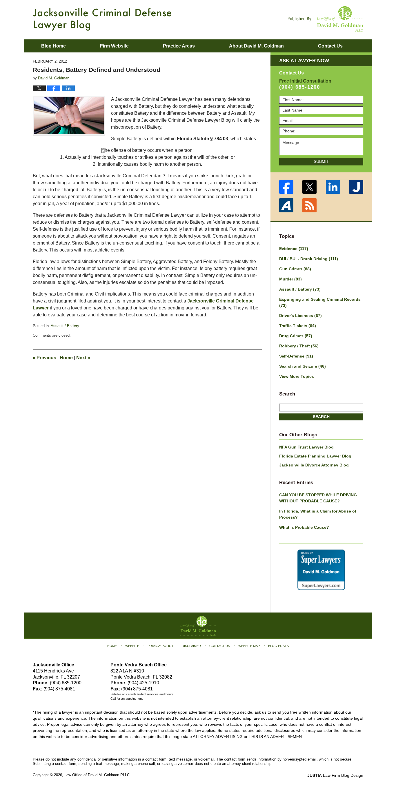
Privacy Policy (160, 646)
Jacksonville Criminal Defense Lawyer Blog (102, 19)
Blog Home (53, 45)
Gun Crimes (295, 269)
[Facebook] (286, 187)
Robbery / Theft (299, 346)
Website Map (249, 646)
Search (321, 416)
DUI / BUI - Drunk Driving (308, 258)
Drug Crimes (295, 335)
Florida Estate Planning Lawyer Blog (315, 456)
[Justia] (356, 187)
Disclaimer (191, 646)
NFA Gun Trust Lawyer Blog (306, 447)
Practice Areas (179, 45)
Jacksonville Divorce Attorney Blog (314, 465)
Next (83, 357)
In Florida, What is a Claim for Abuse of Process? (317, 514)
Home (66, 357)
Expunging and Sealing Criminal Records (320, 302)
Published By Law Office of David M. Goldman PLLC (325, 19)
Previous (44, 357)
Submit (321, 161)
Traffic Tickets (297, 325)
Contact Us (219, 646)
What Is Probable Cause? (304, 527)
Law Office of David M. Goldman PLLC (97, 775)
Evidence (293, 248)
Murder (290, 279)
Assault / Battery (65, 326)
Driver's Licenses (300, 315)
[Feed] (309, 205)
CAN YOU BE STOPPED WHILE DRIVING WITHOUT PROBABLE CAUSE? (318, 498)
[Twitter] (309, 187)
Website (132, 646)
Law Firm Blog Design (335, 775)
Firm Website (114, 45)
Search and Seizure (302, 366)
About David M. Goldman (256, 45)
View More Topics (296, 376)
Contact (330, 45)
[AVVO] (286, 205)
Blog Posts (278, 646)
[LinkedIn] (333, 187)
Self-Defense (296, 356)
